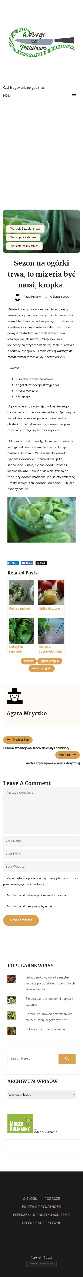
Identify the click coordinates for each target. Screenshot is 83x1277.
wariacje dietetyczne (23, 237)
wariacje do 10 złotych (24, 246)
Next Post (64, 755)
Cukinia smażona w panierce (45, 1029)
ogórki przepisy (50, 661)
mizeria (28, 661)
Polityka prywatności (41, 1207)
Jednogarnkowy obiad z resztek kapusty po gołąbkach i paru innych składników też (50, 983)
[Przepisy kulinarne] (20, 1132)
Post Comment (21, 920)
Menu (7, 95)
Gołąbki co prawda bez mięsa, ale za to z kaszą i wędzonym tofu (49, 1017)
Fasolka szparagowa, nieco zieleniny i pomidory (36, 748)
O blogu (30, 1199)
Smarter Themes (46, 1264)
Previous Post (21, 739)
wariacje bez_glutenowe (25, 228)
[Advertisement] (41, 148)
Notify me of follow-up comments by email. (37, 895)
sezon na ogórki (41, 668)
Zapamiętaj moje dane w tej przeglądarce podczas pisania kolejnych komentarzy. (40, 881)
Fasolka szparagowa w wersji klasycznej (52, 763)
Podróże (52, 1199)
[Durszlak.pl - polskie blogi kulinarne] (45, 1132)
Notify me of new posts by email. (30, 906)
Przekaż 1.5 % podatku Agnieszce (41, 1215)
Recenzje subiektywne (41, 1223)
